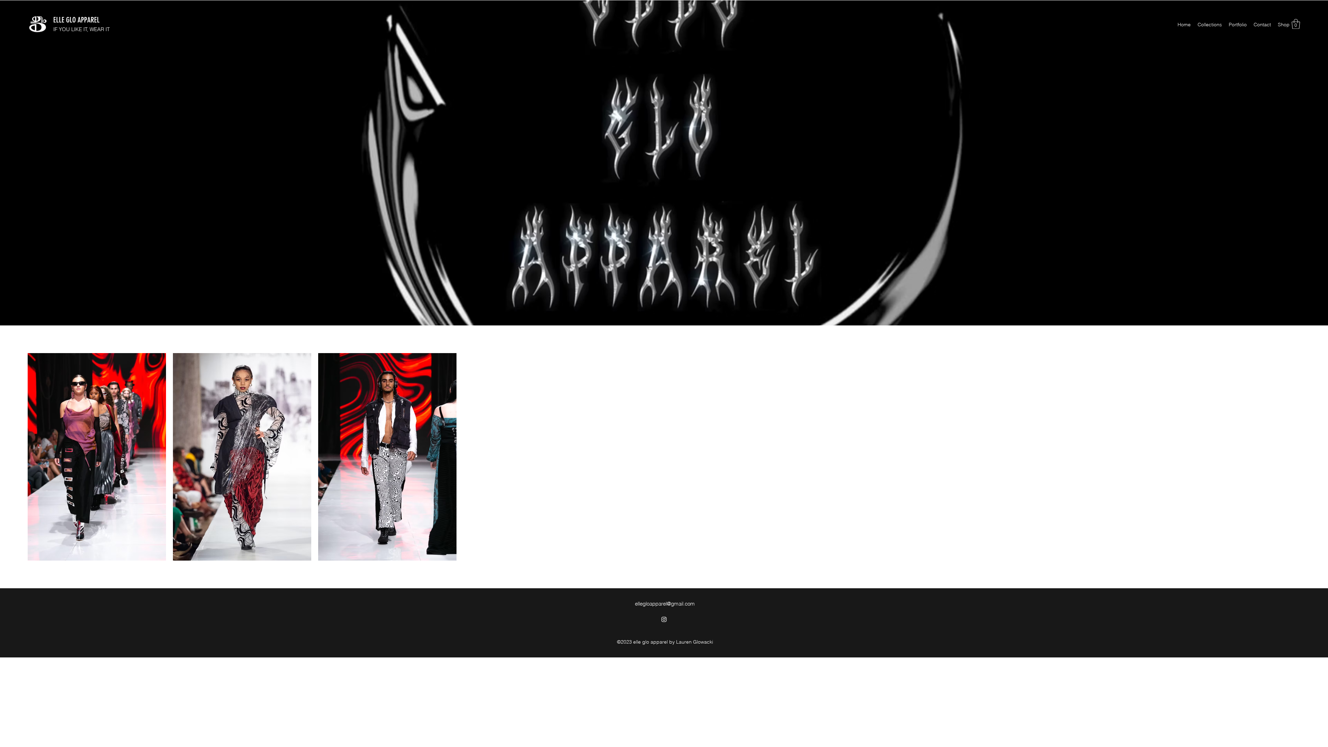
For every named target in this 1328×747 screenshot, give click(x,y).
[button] (1296, 24)
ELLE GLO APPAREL (76, 20)
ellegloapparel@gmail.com (665, 603)
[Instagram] (664, 619)
